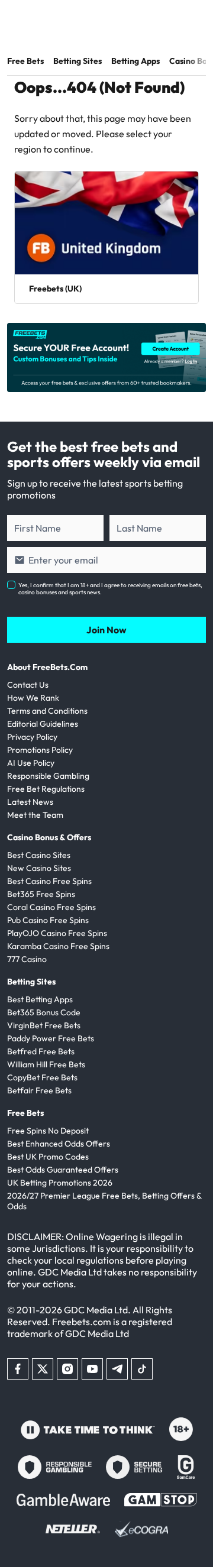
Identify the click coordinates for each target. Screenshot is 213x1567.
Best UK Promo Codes (48, 1156)
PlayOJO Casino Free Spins (57, 933)
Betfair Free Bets (39, 1090)
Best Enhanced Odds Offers (58, 1143)
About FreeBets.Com (47, 667)
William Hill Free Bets (46, 1064)
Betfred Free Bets (41, 1051)
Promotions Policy (40, 749)
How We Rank (33, 697)
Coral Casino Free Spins (51, 907)
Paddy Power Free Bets (50, 1038)
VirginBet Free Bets (43, 1025)
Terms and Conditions (47, 710)
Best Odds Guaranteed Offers (62, 1169)
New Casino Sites (39, 868)
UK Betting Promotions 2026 (59, 1182)
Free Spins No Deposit (48, 1130)
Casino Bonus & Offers (49, 837)
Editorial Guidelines (42, 723)
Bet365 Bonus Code (43, 1012)
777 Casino (27, 959)
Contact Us (28, 684)
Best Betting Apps (40, 999)
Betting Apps (135, 61)
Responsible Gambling (48, 775)
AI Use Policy (30, 762)
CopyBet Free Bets (42, 1077)
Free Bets (25, 61)
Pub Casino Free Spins (48, 920)
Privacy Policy (32, 736)
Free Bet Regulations (46, 789)
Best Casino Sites (38, 855)
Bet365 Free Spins (41, 894)
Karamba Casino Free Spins (58, 946)
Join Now (106, 630)
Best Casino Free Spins (49, 881)
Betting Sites (77, 61)
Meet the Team (35, 815)
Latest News (30, 802)
